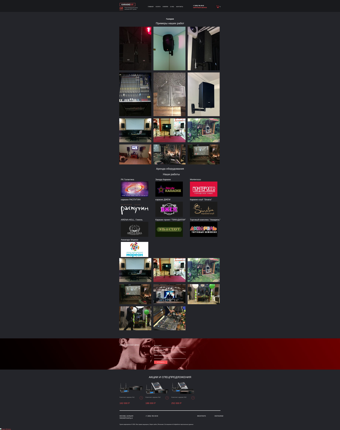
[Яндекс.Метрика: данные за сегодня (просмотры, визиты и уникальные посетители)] (5, 429)
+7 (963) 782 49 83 (198, 5)
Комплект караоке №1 (127, 397)
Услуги (158, 6)
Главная (150, 6)
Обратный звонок (200, 7)
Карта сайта (153, 424)
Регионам (160, 424)
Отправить (160, 362)
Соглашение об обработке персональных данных (179, 424)
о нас (172, 6)
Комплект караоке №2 (153, 397)
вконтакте (201, 416)
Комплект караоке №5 (178, 397)
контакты (179, 6)
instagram (219, 416)
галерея (165, 6)
